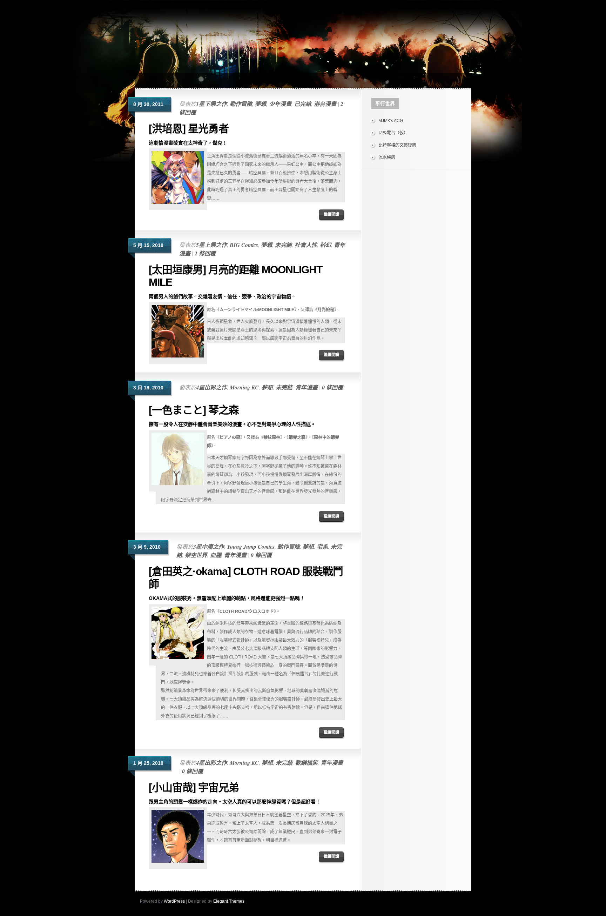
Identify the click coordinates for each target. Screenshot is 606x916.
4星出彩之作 (211, 387)
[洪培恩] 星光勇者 (189, 128)
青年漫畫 (306, 387)
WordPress (174, 901)
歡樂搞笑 (306, 763)
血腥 (215, 555)
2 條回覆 (205, 253)
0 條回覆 (332, 387)
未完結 (283, 245)
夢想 (260, 104)
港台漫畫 (325, 104)
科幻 (325, 245)
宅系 (322, 546)
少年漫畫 (280, 104)
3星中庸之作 (208, 546)
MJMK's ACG (390, 120)
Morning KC (244, 387)
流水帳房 (386, 157)
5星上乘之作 (211, 245)
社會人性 (306, 245)
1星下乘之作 (211, 104)
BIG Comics (244, 245)
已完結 (302, 104)
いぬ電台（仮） (393, 133)
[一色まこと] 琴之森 (194, 410)
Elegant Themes (228, 901)
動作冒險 (241, 104)
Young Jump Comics (251, 546)
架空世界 (196, 555)
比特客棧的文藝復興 (397, 145)
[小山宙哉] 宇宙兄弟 (194, 787)
